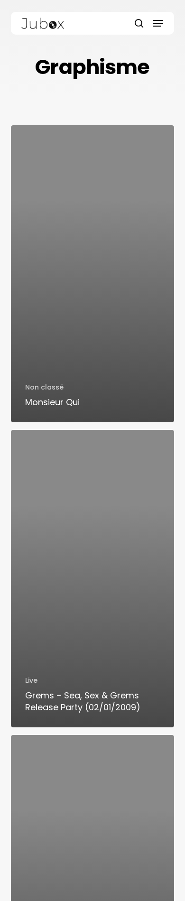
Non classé (44, 387)
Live (31, 680)
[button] (158, 23)
